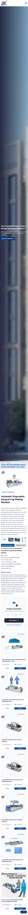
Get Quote (20, 668)
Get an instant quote (8, 238)
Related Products (20, 545)
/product (8, 463)
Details (7, 668)
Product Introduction (7, 545)
